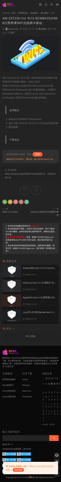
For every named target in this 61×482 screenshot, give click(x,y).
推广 (13, 32)
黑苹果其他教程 (8, 379)
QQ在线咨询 (7, 449)
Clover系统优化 (9, 391)
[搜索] (46, 4)
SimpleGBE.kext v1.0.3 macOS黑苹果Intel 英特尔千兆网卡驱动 (39, 268)
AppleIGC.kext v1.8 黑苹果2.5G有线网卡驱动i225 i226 (40, 297)
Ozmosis (26, 385)
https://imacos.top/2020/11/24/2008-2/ (25, 173)
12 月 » (52, 424)
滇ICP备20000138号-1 (45, 477)
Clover (25, 379)
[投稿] (40, 4)
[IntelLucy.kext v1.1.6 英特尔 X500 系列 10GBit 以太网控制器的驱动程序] (11, 286)
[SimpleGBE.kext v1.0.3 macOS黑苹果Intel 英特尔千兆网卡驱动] (11, 271)
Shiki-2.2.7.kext (10, 211)
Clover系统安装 (9, 396)
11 (46, 397)
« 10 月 (45, 424)
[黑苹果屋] (9, 4)
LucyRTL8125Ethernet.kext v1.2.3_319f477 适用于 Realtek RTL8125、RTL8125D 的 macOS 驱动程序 (39, 312)
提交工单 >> (7, 444)
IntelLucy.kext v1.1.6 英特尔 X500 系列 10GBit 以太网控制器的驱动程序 (40, 282)
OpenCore (26, 391)
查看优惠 (18, 470)
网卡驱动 (42, 29)
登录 (37, 154)
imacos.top (11, 29)
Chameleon (27, 396)
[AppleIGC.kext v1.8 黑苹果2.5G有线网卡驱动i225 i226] (11, 300)
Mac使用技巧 (8, 385)
